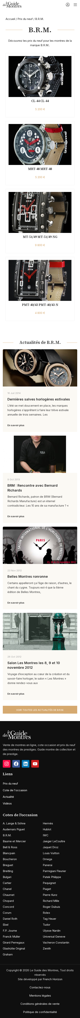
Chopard (8, 901)
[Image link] (17, 734)
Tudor (46, 924)
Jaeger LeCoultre (54, 841)
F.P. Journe (10, 930)
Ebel (5, 924)
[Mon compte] (68, 4)
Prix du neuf (25, 19)
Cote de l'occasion (15, 790)
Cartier (7, 883)
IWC (45, 835)
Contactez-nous (40, 987)
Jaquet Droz (50, 847)
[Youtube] (35, 764)
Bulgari (7, 877)
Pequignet (49, 883)
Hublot (47, 829)
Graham (8, 954)
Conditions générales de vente (40, 1004)
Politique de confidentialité (40, 1012)
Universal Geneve (54, 936)
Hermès (48, 823)
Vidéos (7, 803)
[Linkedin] (25, 764)
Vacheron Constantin (56, 942)
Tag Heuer (49, 918)
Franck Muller (11, 936)
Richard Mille (51, 901)
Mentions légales (40, 995)
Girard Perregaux (13, 942)
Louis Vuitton (51, 853)
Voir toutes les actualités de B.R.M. (40, 709)
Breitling (8, 871)
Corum (7, 912)
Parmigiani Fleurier (54, 871)
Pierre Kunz (50, 895)
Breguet (8, 865)
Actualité (8, 797)
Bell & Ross (10, 847)
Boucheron (10, 859)
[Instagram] (6, 764)
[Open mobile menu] (75, 4)
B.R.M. (7, 835)
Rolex (46, 912)
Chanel (7, 889)
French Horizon (52, 979)
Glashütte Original (14, 948)
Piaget (47, 889)
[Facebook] (16, 764)
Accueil (10, 19)
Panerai (47, 865)
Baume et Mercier (14, 841)
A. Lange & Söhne (14, 823)
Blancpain (9, 853)
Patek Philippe (52, 877)
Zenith (47, 948)
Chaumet (8, 895)
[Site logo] (12, 4)
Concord (8, 907)
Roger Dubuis (51, 907)
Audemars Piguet (14, 829)
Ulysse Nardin (51, 930)
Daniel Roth (10, 918)
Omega (47, 859)
